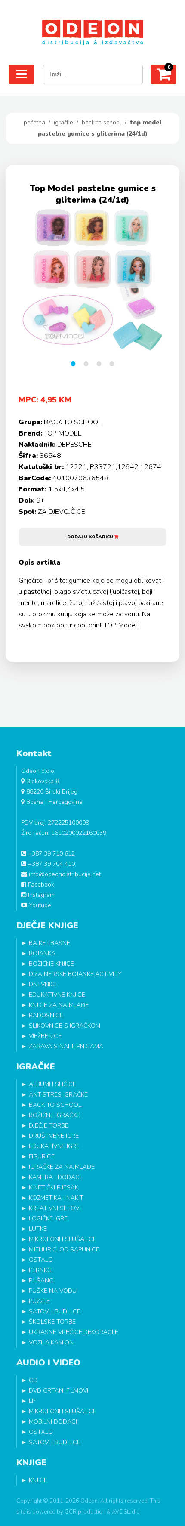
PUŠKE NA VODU (53, 1291)
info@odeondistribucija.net (64, 874)
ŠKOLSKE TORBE (52, 1322)
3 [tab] (99, 363)
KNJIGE (38, 1480)
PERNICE (41, 1270)
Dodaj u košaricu (90, 537)
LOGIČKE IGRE (48, 1218)
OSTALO (41, 1260)
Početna (34, 122)
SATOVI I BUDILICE (54, 1311)
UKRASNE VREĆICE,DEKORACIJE (73, 1332)
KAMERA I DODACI (55, 1177)
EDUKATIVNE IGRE (54, 1146)
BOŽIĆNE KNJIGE (51, 964)
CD (33, 1380)
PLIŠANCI (42, 1280)
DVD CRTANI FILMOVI (58, 1391)
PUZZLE (39, 1301)
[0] (164, 77)
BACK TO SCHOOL (101, 122)
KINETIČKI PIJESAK (53, 1187)
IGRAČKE (63, 122)
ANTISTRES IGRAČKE (58, 1094)
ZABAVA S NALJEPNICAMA (66, 1046)
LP (32, 1401)
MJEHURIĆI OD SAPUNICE (64, 1249)
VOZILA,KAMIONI (52, 1342)
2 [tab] (86, 363)
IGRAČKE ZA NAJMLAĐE (62, 1167)
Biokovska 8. (42, 781)
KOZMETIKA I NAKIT (56, 1198)
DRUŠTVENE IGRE (54, 1136)
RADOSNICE (46, 1015)
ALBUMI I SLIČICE (52, 1084)
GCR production (85, 1512)
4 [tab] (112, 363)
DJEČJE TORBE (48, 1125)
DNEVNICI (42, 984)
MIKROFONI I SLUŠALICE (62, 1239)
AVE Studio (126, 1512)
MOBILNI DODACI (53, 1422)
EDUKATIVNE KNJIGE (57, 995)
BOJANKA (42, 953)
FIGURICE (42, 1156)
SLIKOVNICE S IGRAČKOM (64, 1026)
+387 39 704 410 (50, 864)
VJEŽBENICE (45, 1036)
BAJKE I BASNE (49, 943)
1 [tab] (73, 363)
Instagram (40, 895)
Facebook (40, 884)
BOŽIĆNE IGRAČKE (54, 1115)
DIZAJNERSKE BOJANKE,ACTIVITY (75, 974)
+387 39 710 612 (50, 853)
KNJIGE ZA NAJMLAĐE (59, 1005)
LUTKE (38, 1229)
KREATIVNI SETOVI (54, 1208)
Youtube (39, 905)
